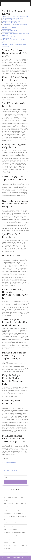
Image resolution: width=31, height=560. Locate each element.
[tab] (8, 5)
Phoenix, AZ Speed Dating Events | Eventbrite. (12, 18)
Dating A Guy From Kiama (9, 462)
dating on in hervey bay (10, 542)
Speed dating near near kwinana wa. (10, 42)
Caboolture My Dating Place (9, 470)
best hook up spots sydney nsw (12, 522)
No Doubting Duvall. (6, 29)
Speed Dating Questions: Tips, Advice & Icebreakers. (14, 22)
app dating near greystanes (11, 526)
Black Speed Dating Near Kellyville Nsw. (11, 21)
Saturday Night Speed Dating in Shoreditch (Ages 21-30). (15, 16)
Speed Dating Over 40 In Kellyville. (10, 19)
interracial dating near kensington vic (13, 513)
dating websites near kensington (12, 510)
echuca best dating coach (10, 535)
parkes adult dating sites (10, 529)
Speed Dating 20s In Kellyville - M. (10, 27)
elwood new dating (8, 494)
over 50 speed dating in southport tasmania (15, 532)
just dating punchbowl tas (10, 539)
